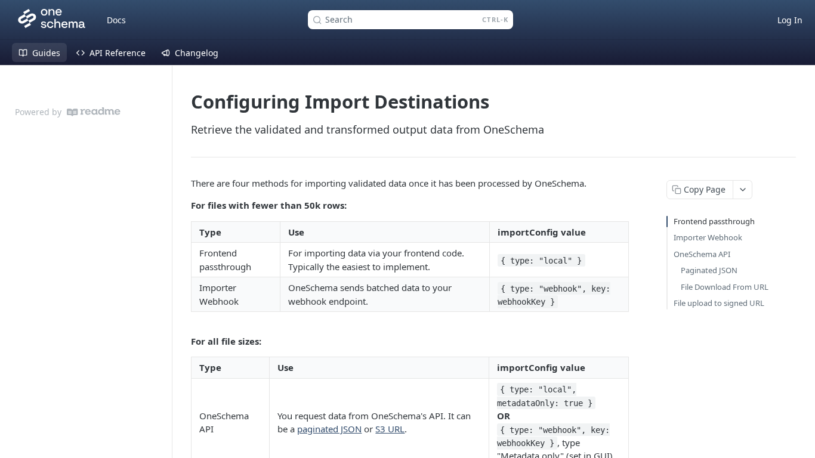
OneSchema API (702, 254)
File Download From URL (724, 286)
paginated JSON (329, 429)
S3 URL (390, 429)
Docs (116, 20)
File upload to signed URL (719, 303)
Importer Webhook (708, 237)
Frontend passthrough (714, 221)
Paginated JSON (709, 270)
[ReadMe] (94, 111)
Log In (789, 20)
